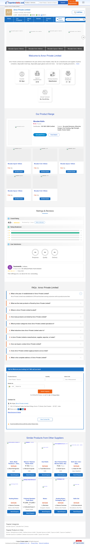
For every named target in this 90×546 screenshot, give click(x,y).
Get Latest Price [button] (40, 134)
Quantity (47, 376)
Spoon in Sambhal (65, 532)
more (77, 64)
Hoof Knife (45, 462)
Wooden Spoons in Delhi (43, 532)
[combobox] (11, 386)
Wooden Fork (20, 526)
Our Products (19, 19)
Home (9, 18)
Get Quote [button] (13, 466)
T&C (49, 395)
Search (63, 2)
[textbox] (73, 379)
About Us (29, 19)
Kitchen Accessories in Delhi (30, 534)
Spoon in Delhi (55, 532)
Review (38, 18)
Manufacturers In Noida (14, 412)
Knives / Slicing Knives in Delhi (14, 532)
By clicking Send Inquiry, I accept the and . (45, 395)
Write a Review (40, 222)
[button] (78, 12)
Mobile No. (11, 383)
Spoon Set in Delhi (44, 534)
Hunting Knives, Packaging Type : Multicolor (60, 500)
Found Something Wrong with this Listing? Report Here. (24, 424)
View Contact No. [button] (45, 419)
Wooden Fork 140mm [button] (75, 49)
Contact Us (48, 19)
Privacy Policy (56, 395)
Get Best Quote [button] (19, 171)
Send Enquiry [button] (60, 19)
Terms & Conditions (44, 543)
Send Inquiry (45, 391)
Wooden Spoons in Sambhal (13, 534)
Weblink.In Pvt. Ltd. (24, 543)
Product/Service (12, 376)
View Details (53, 134)
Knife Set (76, 498)
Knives (45, 498)
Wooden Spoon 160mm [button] (16, 49)
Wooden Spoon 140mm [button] (55, 49)
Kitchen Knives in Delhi (30, 532)
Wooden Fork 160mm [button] (36, 49)
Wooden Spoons (10, 526)
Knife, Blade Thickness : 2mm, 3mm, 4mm (13, 463)
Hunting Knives (13, 498)
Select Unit (67, 376)
